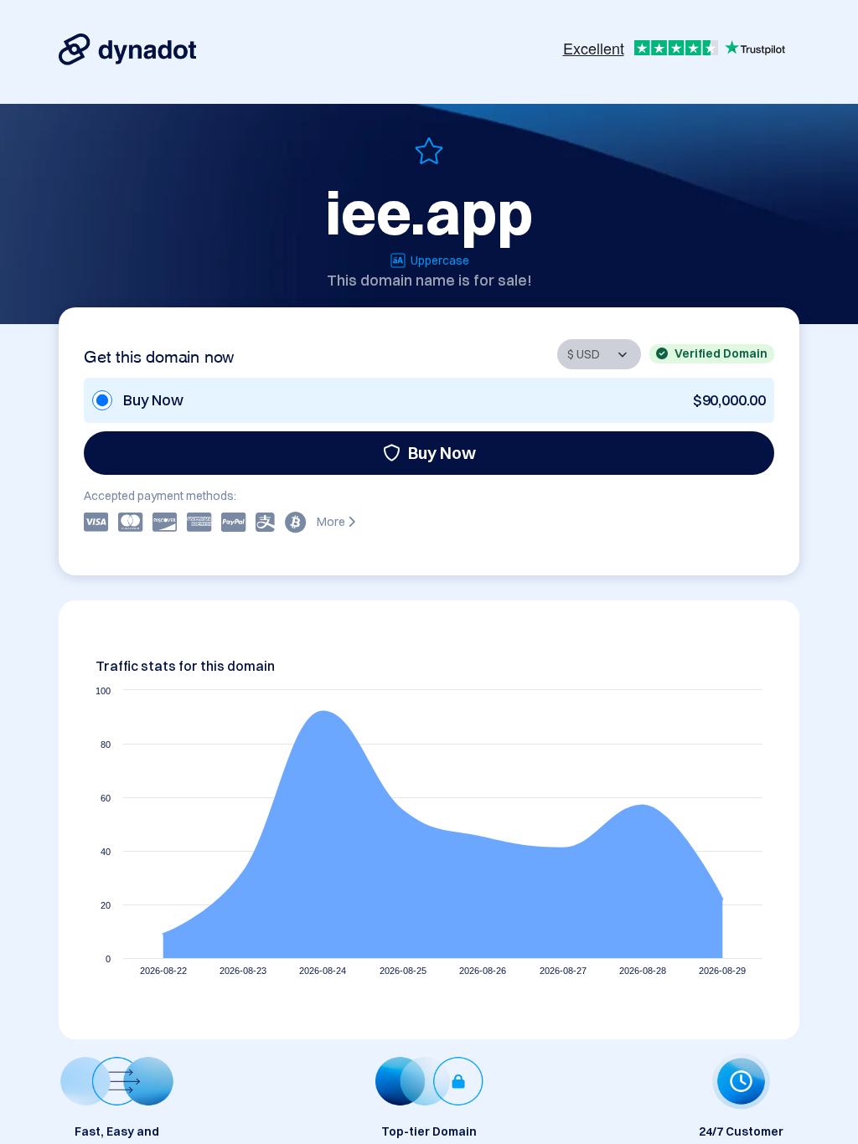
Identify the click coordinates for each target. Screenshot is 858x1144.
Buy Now (442, 452)
